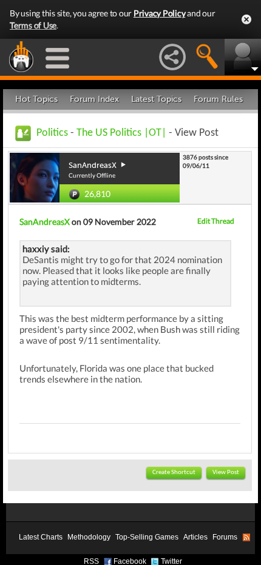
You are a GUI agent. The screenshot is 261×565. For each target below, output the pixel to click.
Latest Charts (41, 537)
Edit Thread (215, 221)
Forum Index (94, 99)
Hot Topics (36, 99)
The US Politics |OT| (121, 133)
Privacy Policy (160, 13)
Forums (224, 537)
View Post (225, 472)
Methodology (88, 537)
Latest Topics (156, 99)
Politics (52, 133)
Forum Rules (218, 99)
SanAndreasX (44, 221)
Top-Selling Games (146, 537)
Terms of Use (33, 25)
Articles (195, 537)
